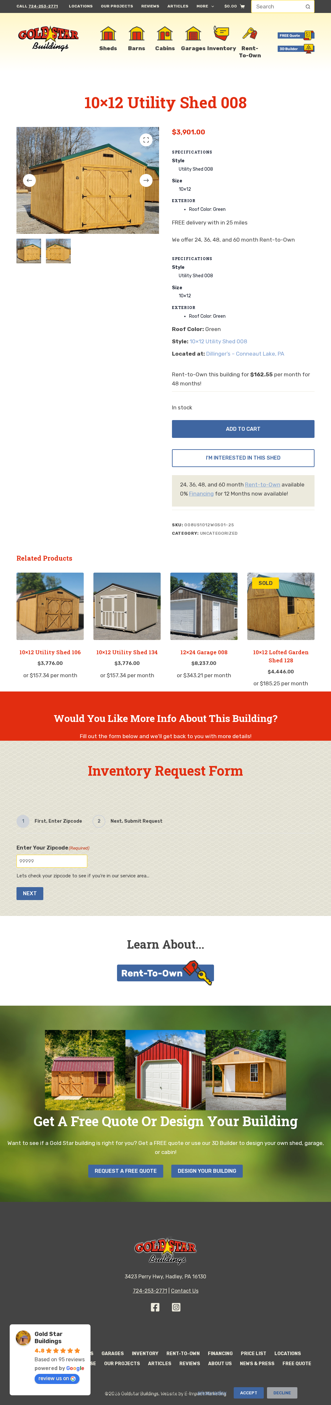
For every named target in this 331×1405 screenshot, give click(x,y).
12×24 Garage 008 (204, 652)
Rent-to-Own (262, 484)
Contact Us (184, 1291)
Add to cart (243, 429)
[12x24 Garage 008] (204, 606)
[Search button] (308, 6)
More (202, 6)
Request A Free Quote (126, 1171)
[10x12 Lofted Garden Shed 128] (281, 606)
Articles (177, 6)
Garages (112, 1353)
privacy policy (212, 1393)
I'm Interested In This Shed (243, 458)
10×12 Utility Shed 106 (50, 652)
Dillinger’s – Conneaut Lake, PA (245, 353)
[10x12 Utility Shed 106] (50, 606)
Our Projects (117, 6)
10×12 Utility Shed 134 (127, 652)
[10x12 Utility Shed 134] (127, 606)
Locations (81, 6)
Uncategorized (219, 533)
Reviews (150, 6)
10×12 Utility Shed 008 (218, 341)
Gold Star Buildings (49, 1338)
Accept (248, 1392)
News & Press (257, 1363)
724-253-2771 (43, 6)
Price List (253, 1353)
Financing (201, 493)
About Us (220, 1363)
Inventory (145, 1353)
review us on (53, 1378)
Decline (282, 1392)
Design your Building (207, 1171)
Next (30, 893)
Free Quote (297, 1363)
